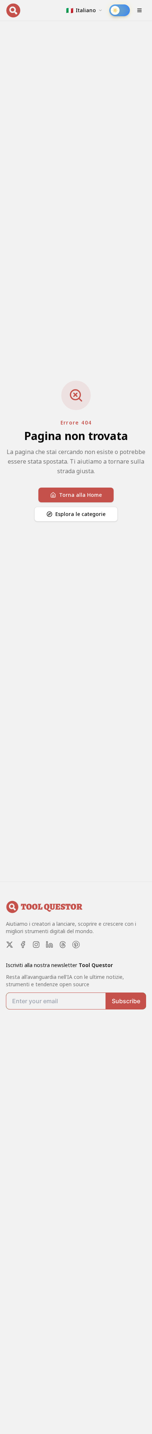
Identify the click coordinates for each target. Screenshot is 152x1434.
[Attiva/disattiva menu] (139, 10)
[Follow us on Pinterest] (76, 944)
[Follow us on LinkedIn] (49, 944)
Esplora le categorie (80, 513)
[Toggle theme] (119, 10)
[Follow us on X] (9, 944)
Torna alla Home (80, 494)
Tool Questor (96, 965)
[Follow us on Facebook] (23, 944)
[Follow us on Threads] (62, 944)
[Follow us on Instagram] (36, 944)
